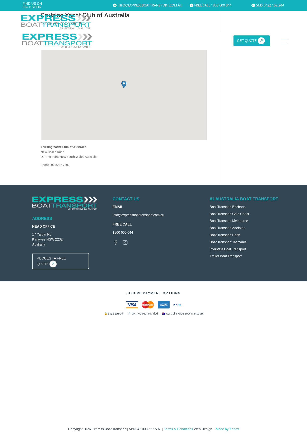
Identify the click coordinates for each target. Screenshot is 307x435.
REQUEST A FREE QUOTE (51, 261)
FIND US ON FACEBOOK (32, 5)
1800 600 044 (123, 232)
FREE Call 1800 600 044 (212, 5)
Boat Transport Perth (225, 235)
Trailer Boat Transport (226, 256)
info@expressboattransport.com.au (148, 5)
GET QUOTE (247, 41)
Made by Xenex (227, 429)
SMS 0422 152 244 (270, 5)
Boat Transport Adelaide (227, 228)
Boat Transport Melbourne (229, 221)
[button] (123, 84)
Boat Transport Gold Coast (229, 214)
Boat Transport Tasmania (228, 242)
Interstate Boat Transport (228, 249)
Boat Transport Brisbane (228, 207)
